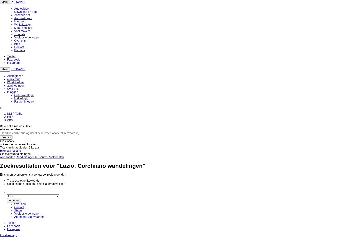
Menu (5, 2)
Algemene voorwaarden (29, 216)
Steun (18, 210)
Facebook (13, 59)
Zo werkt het (22, 15)
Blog (17, 43)
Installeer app (8, 235)
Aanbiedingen (23, 18)
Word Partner (15, 82)
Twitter (11, 56)
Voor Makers (22, 31)
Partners (19, 50)
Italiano (16, 150)
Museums (41, 157)
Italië (10, 116)
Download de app (25, 11)
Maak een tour (23, 27)
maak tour (13, 79)
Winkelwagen (23, 24)
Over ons (20, 40)
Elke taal (5, 150)
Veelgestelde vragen (27, 37)
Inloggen (19, 21)
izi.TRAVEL (18, 2)
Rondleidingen (25, 157)
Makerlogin (21, 98)
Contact (19, 47)
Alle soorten (7, 157)
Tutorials (19, 34)
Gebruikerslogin (24, 95)
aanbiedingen (16, 85)
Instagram (13, 62)
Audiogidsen (22, 8)
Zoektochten (56, 157)
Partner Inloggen (24, 101)
